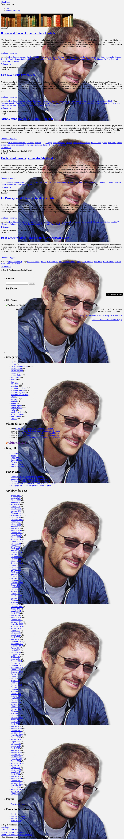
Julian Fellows (87, 262)
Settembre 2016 (17, 718)
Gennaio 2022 (16, 598)
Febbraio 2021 (16, 617)
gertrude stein (80, 103)
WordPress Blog (17, 464)
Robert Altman (108, 262)
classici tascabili (33, 57)
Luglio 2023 (15, 565)
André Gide (20, 103)
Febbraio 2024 (16, 552)
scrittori (49, 57)
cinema (13, 364)
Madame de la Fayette (9, 224)
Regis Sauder (56, 224)
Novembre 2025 (17, 515)
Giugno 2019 (16, 652)
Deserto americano (91, 182)
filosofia (14, 379)
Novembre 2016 (17, 713)
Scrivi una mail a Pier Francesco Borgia (107, 320)
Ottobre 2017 (16, 694)
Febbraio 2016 (16, 728)
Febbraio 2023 (16, 576)
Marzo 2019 (15, 659)
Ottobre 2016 (16, 715)
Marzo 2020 (15, 639)
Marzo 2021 (15, 615)
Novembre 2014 (17, 759)
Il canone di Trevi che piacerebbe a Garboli (28, 33)
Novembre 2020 (17, 624)
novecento (101, 101)
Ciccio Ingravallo (107, 57)
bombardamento (59, 143)
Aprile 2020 (15, 637)
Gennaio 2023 (16, 578)
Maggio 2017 (16, 702)
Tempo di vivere (49, 145)
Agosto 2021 (16, 609)
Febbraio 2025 (16, 530)
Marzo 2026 (15, 507)
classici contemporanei (17, 57)
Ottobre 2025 (16, 517)
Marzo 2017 (15, 707)
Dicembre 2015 (17, 733)
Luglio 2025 (15, 522)
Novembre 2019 (17, 644)
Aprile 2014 (15, 774)
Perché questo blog (13, 10)
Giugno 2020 (16, 633)
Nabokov (89, 59)
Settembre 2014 (17, 763)
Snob (8, 264)
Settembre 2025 (17, 520)
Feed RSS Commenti (23, 835)
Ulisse (41, 105)
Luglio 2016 (15, 722)
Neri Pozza (98, 59)
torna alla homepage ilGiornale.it (13, 833)
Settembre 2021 (17, 607)
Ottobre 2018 (16, 670)
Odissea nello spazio (24, 184)
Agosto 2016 (16, 720)
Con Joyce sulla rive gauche (18, 74)
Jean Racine (105, 222)
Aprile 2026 (15, 504)
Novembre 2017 (17, 691)
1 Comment (5, 227)
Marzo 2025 (15, 528)
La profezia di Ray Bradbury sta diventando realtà (30, 479)
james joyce (90, 103)
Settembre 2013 (17, 789)
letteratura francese (75, 101)
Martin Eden (71, 59)
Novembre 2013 (17, 785)
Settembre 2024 (17, 539)
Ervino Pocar (96, 143)
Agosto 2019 (16, 648)
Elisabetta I (66, 222)
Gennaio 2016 (16, 731)
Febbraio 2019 (16, 661)
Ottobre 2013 (16, 787)
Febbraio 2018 (16, 685)
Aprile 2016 (15, 724)
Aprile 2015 (15, 748)
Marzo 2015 (15, 750)
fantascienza (15, 377)
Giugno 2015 (16, 744)
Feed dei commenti (18, 818)
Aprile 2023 (15, 572)
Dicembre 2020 (17, 622)
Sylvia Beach (33, 105)
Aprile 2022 (15, 591)
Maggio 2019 (16, 654)
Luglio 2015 (15, 742)
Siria (27, 145)
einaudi (43, 262)
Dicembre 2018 (17, 665)
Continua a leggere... (9, 53)
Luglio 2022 (15, 587)
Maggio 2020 (16, 635)
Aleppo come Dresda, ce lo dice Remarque (27, 118)
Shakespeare (67, 224)
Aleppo (49, 143)
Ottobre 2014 (16, 761)
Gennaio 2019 (16, 663)
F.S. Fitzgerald (55, 103)
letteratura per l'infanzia (19, 395)
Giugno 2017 (16, 700)
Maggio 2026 (16, 502)
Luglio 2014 (15, 768)
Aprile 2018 (15, 681)
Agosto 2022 (16, 585)
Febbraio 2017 (16, 709)
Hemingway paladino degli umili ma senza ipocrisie (30, 481)
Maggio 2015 (16, 746)
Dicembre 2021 (17, 600)
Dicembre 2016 (17, 711)
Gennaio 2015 (16, 755)
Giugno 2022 (16, 589)
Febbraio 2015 (16, 752)
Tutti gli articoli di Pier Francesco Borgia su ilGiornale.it (100, 315)
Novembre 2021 (17, 602)
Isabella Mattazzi (93, 222)
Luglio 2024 (15, 541)
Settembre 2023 (17, 563)
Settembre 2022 (17, 583)
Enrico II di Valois (79, 222)
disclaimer (5, 827)
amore (59, 222)
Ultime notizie (17, 442)
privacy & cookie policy (10, 829)
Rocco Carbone (13, 61)
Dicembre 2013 (17, 783)
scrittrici (14, 410)
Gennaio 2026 (16, 511)
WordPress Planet (17, 466)
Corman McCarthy (75, 182)
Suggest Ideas (16, 458)
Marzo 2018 (15, 683)
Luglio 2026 (15, 498)
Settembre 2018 (17, 672)
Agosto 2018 (16, 674)
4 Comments (6, 108)
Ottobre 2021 (16, 604)
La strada (109, 182)
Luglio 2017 (15, 698)
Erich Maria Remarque (81, 143)
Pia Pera (107, 59)
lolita (50, 59)
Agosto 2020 (16, 628)
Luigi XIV (115, 222)
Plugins (13, 456)
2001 (31, 182)
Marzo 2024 (15, 550)
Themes (14, 462)
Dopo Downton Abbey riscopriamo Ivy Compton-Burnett (36, 237)
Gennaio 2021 (16, 620)
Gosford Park (52, 262)
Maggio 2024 (16, 546)
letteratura (46, 101)
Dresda (69, 143)
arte (12, 362)
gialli (12, 382)
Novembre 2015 (17, 735)
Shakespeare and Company (17, 105)
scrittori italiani (58, 57)
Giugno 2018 (16, 678)
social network (16, 416)
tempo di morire (36, 145)
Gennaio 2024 (16, 554)
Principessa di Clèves (36, 224)
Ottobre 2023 (16, 561)
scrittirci (48, 222)
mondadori (81, 59)
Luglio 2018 (15, 676)
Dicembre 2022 (17, 581)
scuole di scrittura (17, 412)
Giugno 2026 (16, 500)
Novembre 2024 (17, 535)
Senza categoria (17, 414)
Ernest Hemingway (41, 103)
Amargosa (38, 182)
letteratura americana (59, 101)
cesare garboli (94, 57)
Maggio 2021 (16, 611)
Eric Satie (29, 103)
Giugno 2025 (16, 524)
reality (47, 224)
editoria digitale (16, 375)
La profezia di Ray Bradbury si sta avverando (28, 477)
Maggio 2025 (16, 526)
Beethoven (84, 57)
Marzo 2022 (15, 594)
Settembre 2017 (17, 696)
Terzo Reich (61, 145)
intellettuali (37, 101)
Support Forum (16, 460)
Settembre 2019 (17, 646)
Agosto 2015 (16, 739)
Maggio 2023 (16, 570)
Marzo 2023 (15, 574)
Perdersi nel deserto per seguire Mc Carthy (28, 158)
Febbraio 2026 (16, 509)
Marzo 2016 (15, 726)
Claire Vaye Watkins (59, 182)
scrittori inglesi (16, 406)
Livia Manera (101, 103)
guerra (104, 143)
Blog (8, 8)
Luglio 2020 (15, 631)
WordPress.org (16, 821)
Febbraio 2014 (16, 778)
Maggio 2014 (16, 772)
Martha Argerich (59, 59)
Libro (13, 397)
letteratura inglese (89, 101)
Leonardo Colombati (23, 59)
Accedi (13, 814)
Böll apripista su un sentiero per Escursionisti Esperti (31, 485)
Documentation (16, 453)
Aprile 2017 (15, 705)
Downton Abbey (33, 262)
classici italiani (16, 369)
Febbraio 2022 (16, 596)
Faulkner (102, 182)
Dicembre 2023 (17, 557)
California (47, 182)
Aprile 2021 (15, 613)
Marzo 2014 (15, 776)
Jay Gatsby (10, 59)
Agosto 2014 (16, 765)
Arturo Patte (74, 57)
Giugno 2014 (16, 770)
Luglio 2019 (15, 650)
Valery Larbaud (51, 105)
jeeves (78, 262)
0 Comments (6, 64)
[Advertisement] (24, 338)
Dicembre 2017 (17, 689)
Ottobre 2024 (16, 537)
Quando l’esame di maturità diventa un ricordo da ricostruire (34, 483)
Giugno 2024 (16, 544)
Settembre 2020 (17, 626)
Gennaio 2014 (16, 781)
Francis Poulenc (68, 103)
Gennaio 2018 (16, 687)
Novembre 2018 (17, 668)
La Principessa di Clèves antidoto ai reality (27, 198)
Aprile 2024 (15, 548)
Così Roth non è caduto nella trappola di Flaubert (34, 429)
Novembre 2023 (17, 559)
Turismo (14, 419)
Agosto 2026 (16, 496)
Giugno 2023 (16, 567)
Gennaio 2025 (16, 533)
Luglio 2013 (15, 794)
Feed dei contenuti (18, 816)
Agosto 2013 (16, 792)
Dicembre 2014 (17, 757)
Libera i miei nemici (39, 59)
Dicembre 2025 (17, 513)
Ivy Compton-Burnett (67, 262)
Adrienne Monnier (8, 103)
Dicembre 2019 (17, 641)
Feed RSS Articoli (8, 835)
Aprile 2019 (15, 657)
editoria (42, 57)
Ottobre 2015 (16, 737)
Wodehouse (15, 264)
